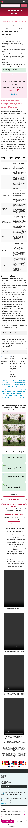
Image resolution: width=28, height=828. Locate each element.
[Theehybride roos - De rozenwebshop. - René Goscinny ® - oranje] (16, 762)
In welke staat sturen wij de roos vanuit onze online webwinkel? (14, 498)
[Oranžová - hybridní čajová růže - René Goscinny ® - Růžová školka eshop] (25, 762)
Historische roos (4, 775)
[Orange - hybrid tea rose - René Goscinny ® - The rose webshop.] (23, 762)
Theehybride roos (6, 20)
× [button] (26, 807)
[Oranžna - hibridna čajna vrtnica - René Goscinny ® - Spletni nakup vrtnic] (7, 764)
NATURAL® (4, 797)
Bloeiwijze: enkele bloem (9, 380)
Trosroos (2, 777)
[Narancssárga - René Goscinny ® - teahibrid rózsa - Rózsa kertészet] (5, 762)
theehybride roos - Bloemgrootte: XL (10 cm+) (14, 389)
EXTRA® (2, 793)
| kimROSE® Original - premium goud (13, 397)
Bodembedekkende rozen (6, 782)
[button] (14, 824)
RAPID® (2, 799)
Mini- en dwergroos (4, 781)
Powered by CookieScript (14, 826)
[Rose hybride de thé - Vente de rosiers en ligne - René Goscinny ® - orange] (9, 762)
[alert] (14, 817)
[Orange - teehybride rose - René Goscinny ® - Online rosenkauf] (21, 762)
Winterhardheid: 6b (20, 384)
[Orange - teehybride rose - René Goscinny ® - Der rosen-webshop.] (2, 764)
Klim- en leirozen (4, 780)
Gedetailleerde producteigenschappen (13, 351)
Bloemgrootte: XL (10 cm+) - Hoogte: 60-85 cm (14, 391)
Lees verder (24, 814)
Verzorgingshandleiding (14, 523)
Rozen (3, 18)
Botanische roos (4, 783)
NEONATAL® (3, 803)
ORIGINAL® (24, 790)
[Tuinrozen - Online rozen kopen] (24, 5)
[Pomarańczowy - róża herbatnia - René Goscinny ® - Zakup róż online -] (19, 764)
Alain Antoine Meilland (17, 399)
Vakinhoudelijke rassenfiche (10, 333)
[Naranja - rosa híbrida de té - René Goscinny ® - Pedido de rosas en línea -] (16, 764)
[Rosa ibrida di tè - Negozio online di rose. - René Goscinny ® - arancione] (12, 762)
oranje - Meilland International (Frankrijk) (14, 387)
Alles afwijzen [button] (21, 821)
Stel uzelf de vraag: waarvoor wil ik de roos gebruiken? (14, 505)
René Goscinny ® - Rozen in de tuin (13, 395)
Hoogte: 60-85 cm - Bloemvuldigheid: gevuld (14, 393)
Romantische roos (4, 774)
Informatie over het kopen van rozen (14, 514)
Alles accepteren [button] (7, 821)
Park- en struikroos (4, 778)
